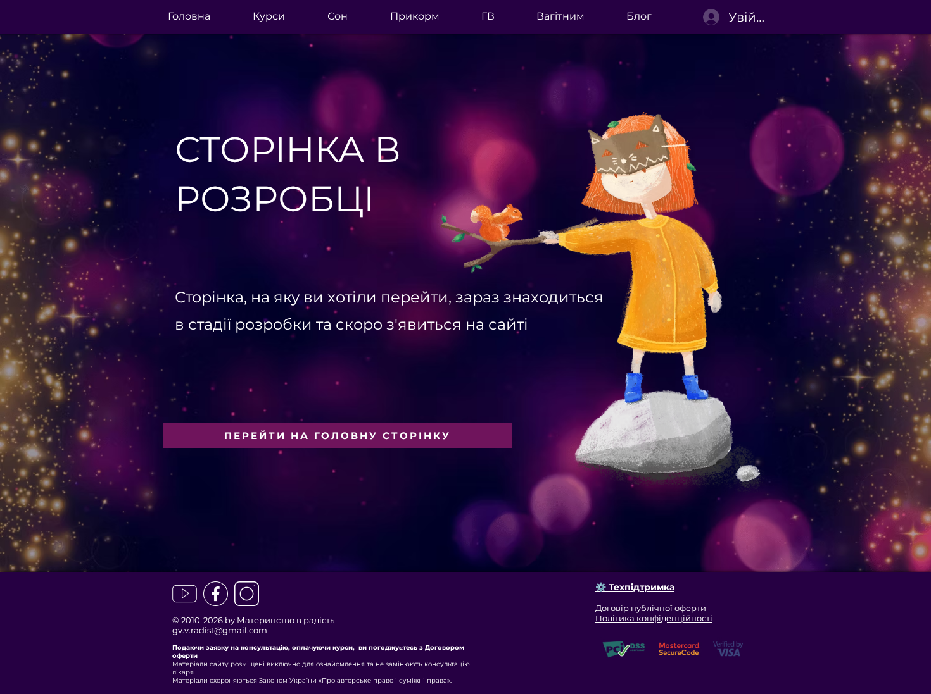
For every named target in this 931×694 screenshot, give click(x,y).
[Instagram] (246, 593)
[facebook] (215, 593)
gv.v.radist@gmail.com (219, 630)
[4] (184, 593)
